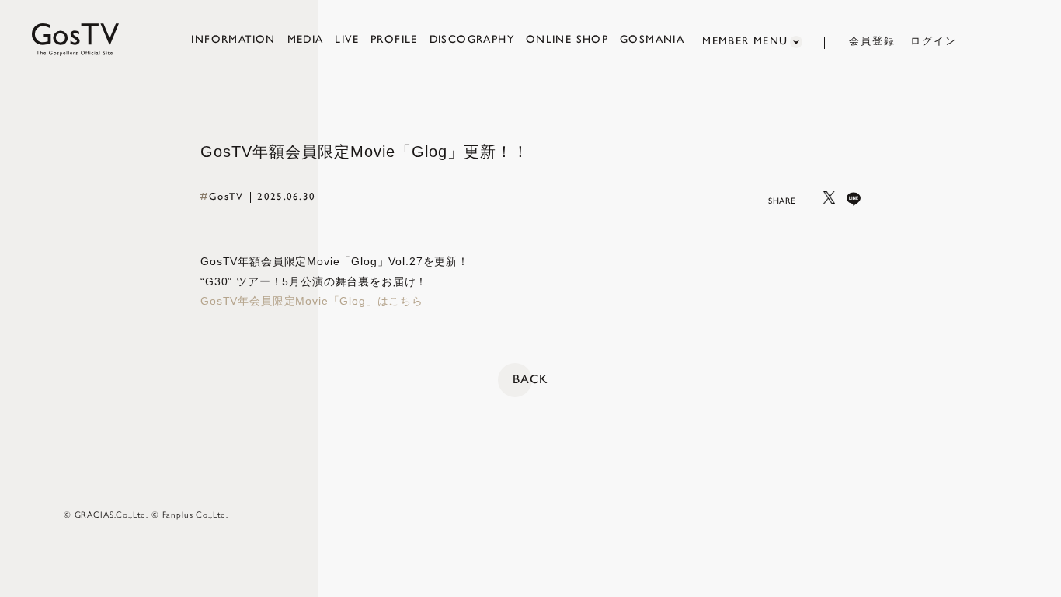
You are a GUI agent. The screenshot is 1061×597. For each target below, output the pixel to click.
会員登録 (872, 41)
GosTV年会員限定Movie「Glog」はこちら (311, 301)
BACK (530, 379)
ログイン (933, 41)
